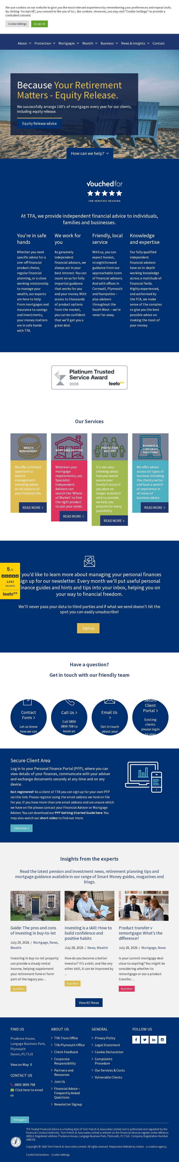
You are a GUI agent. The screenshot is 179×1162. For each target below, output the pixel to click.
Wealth (87, 43)
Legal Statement (107, 1045)
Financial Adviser (75, 807)
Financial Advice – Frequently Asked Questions (67, 1092)
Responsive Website (120, 1146)
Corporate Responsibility (65, 1061)
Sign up (88, 628)
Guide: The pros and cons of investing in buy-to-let (33, 930)
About (22, 43)
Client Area (20, 828)
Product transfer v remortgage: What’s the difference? (140, 933)
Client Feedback (66, 1052)
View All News (89, 1002)
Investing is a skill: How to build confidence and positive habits (88, 933)
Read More (18, 988)
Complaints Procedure (103, 1061)
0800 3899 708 (25, 1084)
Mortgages (67, 43)
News (54, 942)
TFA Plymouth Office (69, 1045)
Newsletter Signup (68, 1104)
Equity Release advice (39, 123)
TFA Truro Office (66, 1038)
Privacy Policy (105, 1038)
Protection (42, 43)
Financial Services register (135, 1133)
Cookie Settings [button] (60, 1155)
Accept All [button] (39, 24)
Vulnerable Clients (108, 1077)
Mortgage (40, 942)
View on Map (20, 1064)
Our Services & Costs (110, 1070)
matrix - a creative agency (151, 1146)
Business (107, 43)
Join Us (59, 1081)
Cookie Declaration (109, 1052)
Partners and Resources (63, 1072)
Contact (159, 43)
